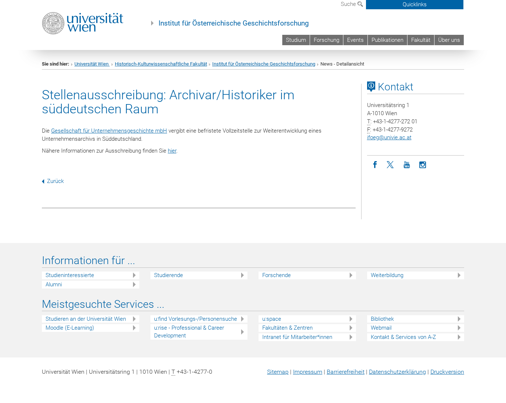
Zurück (55, 181)
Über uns (449, 40)
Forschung (326, 40)
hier (172, 150)
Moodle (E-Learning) (70, 327)
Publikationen (387, 40)
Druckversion (447, 371)
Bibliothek (382, 319)
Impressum (307, 371)
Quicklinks (415, 4)
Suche (349, 4)
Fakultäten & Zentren (287, 327)
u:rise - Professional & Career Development (189, 331)
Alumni (54, 284)
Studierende (168, 275)
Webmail (381, 327)
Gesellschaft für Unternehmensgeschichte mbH (109, 130)
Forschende (276, 275)
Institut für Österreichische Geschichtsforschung (234, 23)
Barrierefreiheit (345, 371)
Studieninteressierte (70, 275)
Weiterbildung (387, 275)
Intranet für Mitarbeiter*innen (297, 337)
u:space (271, 319)
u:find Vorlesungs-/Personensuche (195, 319)
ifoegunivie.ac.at (389, 137)
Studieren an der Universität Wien (86, 319)
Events (355, 40)
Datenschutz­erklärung (397, 371)
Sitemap (278, 371)
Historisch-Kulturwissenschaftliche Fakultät (161, 64)
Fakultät (420, 40)
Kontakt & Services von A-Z (403, 337)
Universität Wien (92, 64)
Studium (296, 40)
